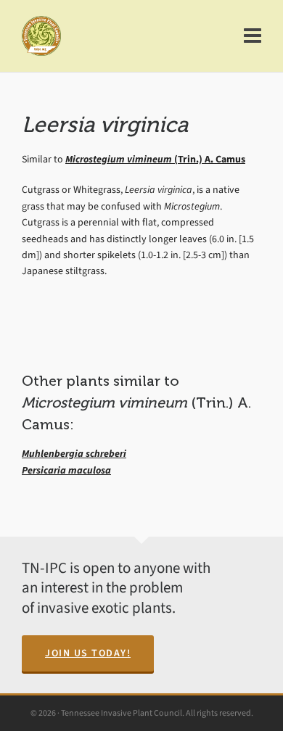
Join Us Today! (88, 653)
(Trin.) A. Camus (155, 159)
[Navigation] (252, 36)
